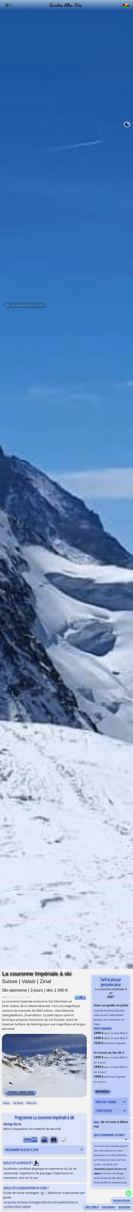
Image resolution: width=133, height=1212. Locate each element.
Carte (27, 1139)
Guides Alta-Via (66, 5)
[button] (7, 5)
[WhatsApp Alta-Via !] (128, 1193)
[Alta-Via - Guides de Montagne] (125, 5)
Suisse (6, 1103)
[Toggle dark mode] (127, 124)
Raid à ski (31, 1103)
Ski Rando (18, 1103)
